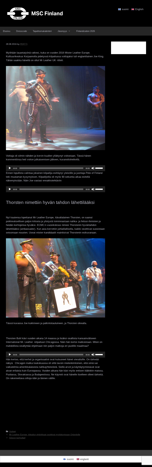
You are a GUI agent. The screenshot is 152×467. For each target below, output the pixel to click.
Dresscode (21, 31)
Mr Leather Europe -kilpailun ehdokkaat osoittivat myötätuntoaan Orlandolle (44, 434)
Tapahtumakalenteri (42, 31)
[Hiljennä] (92, 168)
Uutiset (12, 431)
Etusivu (6, 31)
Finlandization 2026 (85, 31)
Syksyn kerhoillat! (17, 438)
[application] (55, 168)
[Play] (9, 168)
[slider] (99, 168)
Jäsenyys (62, 31)
